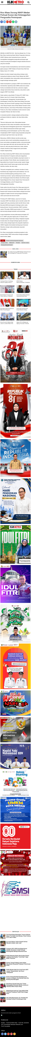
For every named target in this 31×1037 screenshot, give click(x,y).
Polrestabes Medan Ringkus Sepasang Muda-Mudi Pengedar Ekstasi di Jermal (23, 296)
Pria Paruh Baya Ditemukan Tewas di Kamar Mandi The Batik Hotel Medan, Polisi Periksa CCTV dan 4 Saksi (18, 936)
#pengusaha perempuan (6, 244)
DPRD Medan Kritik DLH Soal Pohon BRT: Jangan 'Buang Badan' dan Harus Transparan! (17, 971)
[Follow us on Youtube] (11, 1034)
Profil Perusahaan (5, 1026)
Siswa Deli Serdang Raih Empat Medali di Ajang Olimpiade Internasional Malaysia (22, 310)
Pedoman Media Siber (11, 1022)
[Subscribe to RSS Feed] (14, 1034)
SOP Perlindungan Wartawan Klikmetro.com (12, 1024)
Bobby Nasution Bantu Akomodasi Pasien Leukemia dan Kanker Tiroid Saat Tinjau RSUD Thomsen (17, 957)
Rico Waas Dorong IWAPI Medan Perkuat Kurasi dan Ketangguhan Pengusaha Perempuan (19, 252)
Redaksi (3, 1022)
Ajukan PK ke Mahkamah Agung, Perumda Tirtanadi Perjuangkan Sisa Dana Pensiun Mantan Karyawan (23, 324)
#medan (18, 242)
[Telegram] (16, 22)
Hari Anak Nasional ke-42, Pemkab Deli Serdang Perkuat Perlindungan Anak (17, 998)
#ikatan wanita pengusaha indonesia (14, 240)
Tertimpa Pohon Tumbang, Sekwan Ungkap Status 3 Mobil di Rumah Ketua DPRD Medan (6, 283)
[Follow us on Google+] (8, 1034)
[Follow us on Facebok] (2, 1034)
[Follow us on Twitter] (5, 1034)
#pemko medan (25, 242)
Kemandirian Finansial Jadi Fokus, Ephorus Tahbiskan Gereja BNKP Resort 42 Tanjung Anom (6, 296)
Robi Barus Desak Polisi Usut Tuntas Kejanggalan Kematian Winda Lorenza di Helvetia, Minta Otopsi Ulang (17, 985)
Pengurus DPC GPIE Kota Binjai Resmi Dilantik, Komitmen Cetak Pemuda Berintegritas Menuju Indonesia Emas (16, 950)
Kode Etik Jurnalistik (23, 1022)
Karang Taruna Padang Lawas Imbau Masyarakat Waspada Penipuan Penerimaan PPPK (18, 964)
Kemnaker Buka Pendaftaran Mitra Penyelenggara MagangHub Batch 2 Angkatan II (7, 310)
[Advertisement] (15, 915)
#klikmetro (11, 242)
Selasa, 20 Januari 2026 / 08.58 (6, 19)
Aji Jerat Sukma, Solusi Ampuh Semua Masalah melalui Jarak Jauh (16, 942)
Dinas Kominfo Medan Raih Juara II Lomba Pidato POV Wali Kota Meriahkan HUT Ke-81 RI (7, 324)
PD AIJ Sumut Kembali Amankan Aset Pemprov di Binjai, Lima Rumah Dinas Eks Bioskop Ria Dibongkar (17, 978)
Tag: (3, 240)
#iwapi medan (4, 242)
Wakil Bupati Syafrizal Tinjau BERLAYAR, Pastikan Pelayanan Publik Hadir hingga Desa (17, 992)
